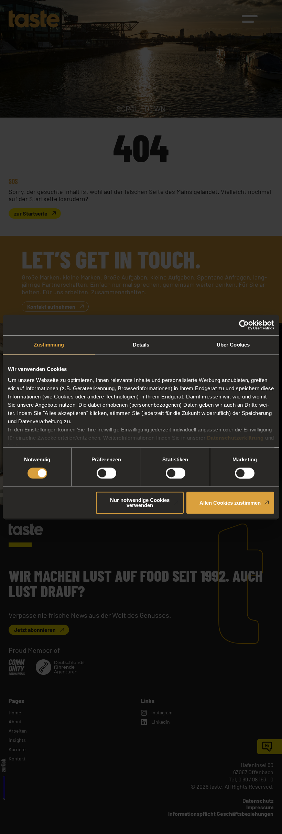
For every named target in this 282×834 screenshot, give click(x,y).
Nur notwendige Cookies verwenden (140, 502)
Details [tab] (141, 345)
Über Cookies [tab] (233, 345)
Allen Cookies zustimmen (230, 503)
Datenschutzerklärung (235, 438)
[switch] (106, 473)
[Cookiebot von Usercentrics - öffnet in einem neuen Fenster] (244, 325)
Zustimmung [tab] (49, 345)
